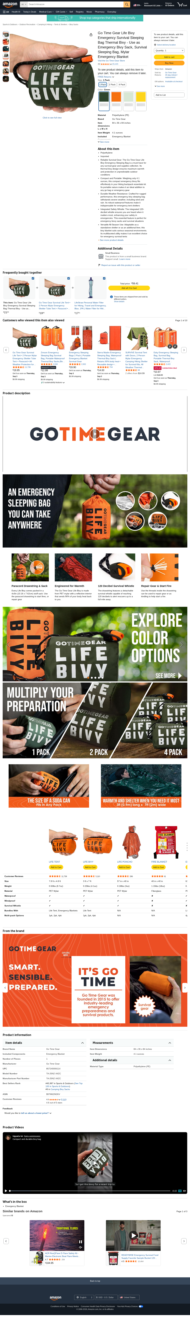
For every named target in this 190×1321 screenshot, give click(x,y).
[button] (6, 12)
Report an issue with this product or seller (120, 265)
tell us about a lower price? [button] (35, 1113)
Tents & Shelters (60, 24)
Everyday (111, 12)
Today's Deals (29, 12)
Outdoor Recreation (27, 24)
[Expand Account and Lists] (161, 5)
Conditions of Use (58, 1306)
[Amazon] (10, 4)
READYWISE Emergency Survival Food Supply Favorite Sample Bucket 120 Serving (139, 1257)
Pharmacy (99, 12)
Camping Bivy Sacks (60, 1089)
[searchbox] (76, 4)
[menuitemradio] (180, 1191)
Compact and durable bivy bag (27, 1139)
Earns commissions (32, 1136)
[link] (55, 287)
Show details (119, 302)
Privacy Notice (73, 1306)
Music (89, 12)
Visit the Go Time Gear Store (111, 60)
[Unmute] (184, 1191)
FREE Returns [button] (105, 77)
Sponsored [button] (7, 1215)
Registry (80, 12)
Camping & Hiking (44, 24)
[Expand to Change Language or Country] (140, 5)
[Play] (5, 1191)
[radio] (6, 34)
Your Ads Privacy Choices (127, 1306)
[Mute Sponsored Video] (80, 1247)
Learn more (124, 259)
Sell (71, 12)
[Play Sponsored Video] (133, 1235)
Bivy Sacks (73, 24)
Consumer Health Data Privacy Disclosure (98, 1306)
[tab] (88, 678)
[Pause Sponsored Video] (80, 1242)
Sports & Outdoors (10, 24)
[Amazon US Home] (55, 1298)
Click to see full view (52, 117)
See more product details (112, 240)
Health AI (16, 12)
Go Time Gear (170, 73)
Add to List (161, 95)
